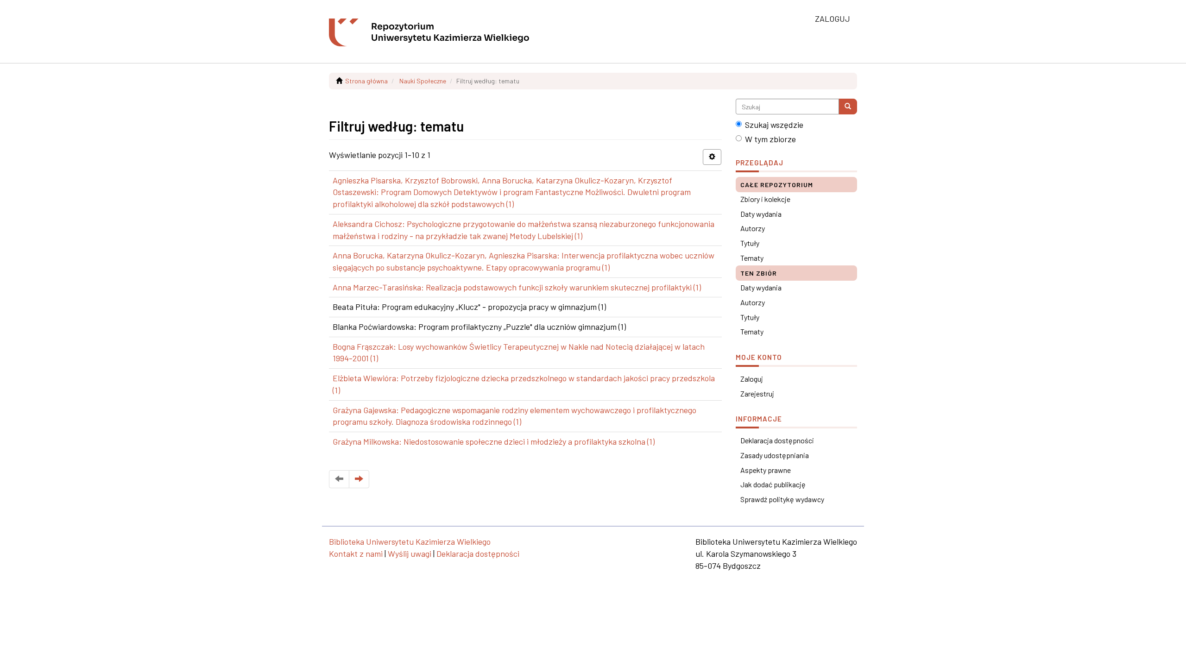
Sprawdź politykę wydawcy (782, 499)
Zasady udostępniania (774, 455)
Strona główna (366, 81)
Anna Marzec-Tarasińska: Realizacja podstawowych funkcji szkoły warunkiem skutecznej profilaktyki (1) (517, 287)
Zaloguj (751, 378)
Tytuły (749, 243)
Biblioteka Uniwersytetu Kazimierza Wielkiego (410, 541)
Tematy (751, 257)
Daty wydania (761, 213)
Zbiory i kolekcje (765, 199)
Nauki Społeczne (422, 81)
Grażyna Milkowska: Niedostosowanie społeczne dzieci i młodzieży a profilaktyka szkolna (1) (494, 441)
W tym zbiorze (770, 139)
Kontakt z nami (356, 553)
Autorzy (752, 228)
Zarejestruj (757, 393)
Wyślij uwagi (409, 553)
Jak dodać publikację (773, 484)
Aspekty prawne (765, 470)
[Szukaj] (848, 106)
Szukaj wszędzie (774, 125)
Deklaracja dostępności (777, 440)
